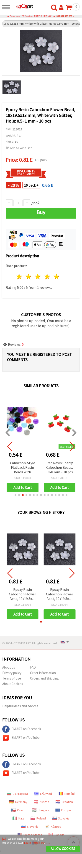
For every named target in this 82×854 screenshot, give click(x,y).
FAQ (33, 667)
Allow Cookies (63, 848)
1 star (19, 276)
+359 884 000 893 (63, 16)
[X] (4, 839)
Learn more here (34, 843)
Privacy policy (11, 673)
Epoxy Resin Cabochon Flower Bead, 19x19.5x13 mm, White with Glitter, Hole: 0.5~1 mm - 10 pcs (22, 594)
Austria (44, 802)
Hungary (43, 810)
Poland (41, 818)
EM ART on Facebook (26, 729)
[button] (15, 495)
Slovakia (63, 818)
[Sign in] (62, 8)
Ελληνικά (46, 794)
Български (20, 794)
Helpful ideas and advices (20, 706)
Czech (21, 810)
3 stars (38, 276)
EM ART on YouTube (25, 737)
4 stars (47, 276)
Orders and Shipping (44, 678)
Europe (66, 810)
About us (8, 667)
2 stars (28, 276)
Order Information (43, 673)
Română (69, 794)
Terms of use (11, 678)
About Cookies (12, 684)
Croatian (67, 802)
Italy (21, 818)
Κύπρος (56, 827)
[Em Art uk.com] (23, 6)
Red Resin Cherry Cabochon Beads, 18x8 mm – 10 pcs (59, 467)
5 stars (56, 276)
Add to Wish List (21, 148)
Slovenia (32, 827)
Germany (21, 802)
